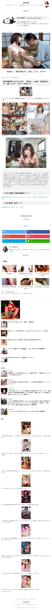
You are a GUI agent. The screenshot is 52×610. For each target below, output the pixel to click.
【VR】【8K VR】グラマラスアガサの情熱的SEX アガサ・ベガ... (16, 488)
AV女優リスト (19, 599)
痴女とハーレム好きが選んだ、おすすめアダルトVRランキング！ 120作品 (28, 331)
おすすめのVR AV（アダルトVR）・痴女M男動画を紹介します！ (26, 604)
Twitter (27, 255)
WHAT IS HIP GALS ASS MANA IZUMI (25, 287)
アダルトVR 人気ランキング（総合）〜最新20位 (21, 322)
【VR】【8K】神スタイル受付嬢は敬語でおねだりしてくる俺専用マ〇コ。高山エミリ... (21, 573)
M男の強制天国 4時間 (9, 291)
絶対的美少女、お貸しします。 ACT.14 (12, 207)
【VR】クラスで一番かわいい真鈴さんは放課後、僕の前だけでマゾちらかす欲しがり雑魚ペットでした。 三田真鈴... (25, 454)
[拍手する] (26, 226)
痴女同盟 (26, 3)
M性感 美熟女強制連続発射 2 (9, 287)
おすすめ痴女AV (14, 77)
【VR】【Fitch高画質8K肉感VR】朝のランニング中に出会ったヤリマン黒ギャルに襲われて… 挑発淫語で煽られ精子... (26, 471)
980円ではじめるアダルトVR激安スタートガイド (21, 357)
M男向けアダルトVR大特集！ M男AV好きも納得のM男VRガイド (25, 339)
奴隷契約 (9, 273)
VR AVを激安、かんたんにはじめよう (29, 18)
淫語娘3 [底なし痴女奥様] (42, 287)
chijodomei (15, 247)
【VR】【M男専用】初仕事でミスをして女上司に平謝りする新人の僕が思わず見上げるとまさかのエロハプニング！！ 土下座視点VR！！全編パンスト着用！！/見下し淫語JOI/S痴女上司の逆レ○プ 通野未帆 (29, 402)
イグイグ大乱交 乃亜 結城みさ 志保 (42, 274)
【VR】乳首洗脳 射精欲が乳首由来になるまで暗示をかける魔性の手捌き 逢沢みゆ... (20, 504)
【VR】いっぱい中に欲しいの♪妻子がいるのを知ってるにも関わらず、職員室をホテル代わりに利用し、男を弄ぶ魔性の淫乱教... (26, 556)
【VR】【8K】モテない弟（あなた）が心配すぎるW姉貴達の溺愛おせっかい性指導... (21, 589)
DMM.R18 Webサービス (8, 591)
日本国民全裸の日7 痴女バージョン (26, 274)
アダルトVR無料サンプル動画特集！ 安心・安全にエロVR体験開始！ (27, 348)
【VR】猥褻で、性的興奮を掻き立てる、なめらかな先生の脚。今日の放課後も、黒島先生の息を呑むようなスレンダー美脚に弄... (26, 521)
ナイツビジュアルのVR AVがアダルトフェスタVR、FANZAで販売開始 (26, 411)
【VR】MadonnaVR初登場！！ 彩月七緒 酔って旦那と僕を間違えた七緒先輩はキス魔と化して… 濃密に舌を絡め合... (26, 436)
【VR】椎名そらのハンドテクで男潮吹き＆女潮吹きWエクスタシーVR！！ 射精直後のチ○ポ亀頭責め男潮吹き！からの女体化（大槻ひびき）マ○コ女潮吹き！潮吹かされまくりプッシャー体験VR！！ (29, 392)
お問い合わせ (32, 599)
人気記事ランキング (26, 599)
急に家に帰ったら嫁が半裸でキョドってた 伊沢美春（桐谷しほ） (19, 293)
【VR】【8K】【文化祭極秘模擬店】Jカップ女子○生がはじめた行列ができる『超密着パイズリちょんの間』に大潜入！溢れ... (25, 539)
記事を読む (25, 25)
